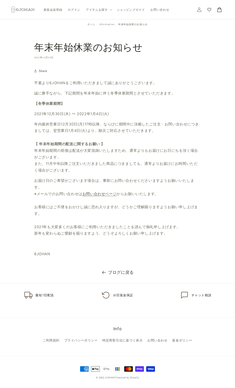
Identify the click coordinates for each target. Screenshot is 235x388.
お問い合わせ (157, 340)
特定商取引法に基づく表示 (122, 340)
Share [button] (43, 71)
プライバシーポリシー (81, 340)
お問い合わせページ (99, 193)
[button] (98, 9)
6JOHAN (110, 377)
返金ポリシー (182, 340)
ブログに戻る (121, 272)
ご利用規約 (51, 340)
